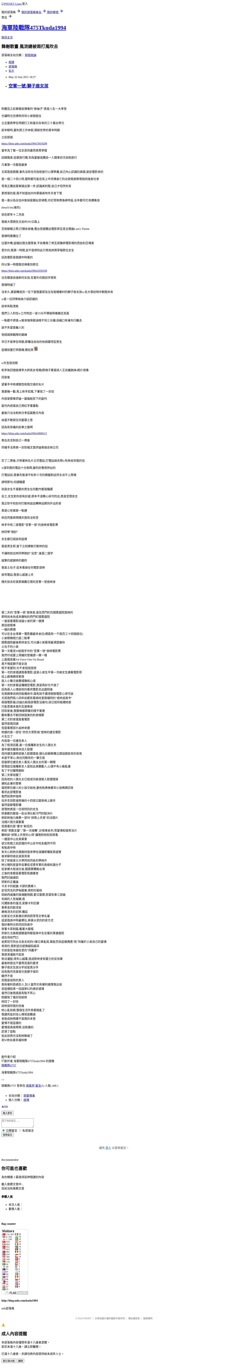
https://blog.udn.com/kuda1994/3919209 (24, 143)
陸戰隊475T (8, 1065)
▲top (4, 1106)
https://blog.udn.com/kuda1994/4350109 (24, 270)
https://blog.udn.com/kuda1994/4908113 (24, 433)
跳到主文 (7, 37)
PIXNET (87, 1318)
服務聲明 (147, 1318)
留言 (38, 1085)
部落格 (13, 66)
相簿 (11, 62)
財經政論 (30, 55)
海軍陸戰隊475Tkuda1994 (33, 27)
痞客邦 (30, 1085)
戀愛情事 (29, 1095)
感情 (26, 1099)
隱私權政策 (134, 1318)
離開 (20, 1361)
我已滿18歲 (9, 1361)
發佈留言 (7, 1135)
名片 (11, 70)
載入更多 (7, 1113)
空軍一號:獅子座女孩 (28, 86)
